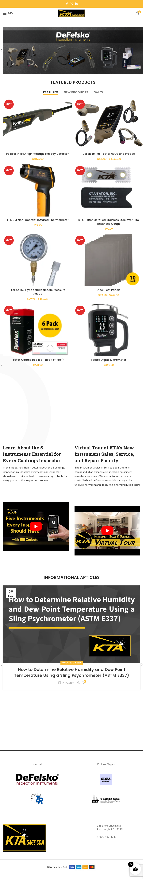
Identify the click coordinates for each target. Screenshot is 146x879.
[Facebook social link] (67, 3)
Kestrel (37, 764)
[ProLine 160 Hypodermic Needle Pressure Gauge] (37, 260)
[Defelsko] (37, 779)
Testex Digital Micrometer (108, 360)
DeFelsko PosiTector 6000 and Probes (109, 154)
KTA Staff (68, 682)
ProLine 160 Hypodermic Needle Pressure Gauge (37, 292)
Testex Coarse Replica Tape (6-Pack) (37, 360)
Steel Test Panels (108, 290)
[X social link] (71, 3)
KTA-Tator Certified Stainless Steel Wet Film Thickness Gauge (108, 222)
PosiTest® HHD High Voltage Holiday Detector (37, 154)
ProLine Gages (106, 764)
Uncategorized (71, 662)
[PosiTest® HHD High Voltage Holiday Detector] (37, 124)
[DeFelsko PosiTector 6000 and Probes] (108, 124)
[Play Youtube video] (36, 526)
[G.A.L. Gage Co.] (106, 779)
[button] (142, 665)
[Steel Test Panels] (108, 260)
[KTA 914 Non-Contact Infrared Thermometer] (37, 190)
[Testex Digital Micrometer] (108, 330)
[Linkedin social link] (76, 3)
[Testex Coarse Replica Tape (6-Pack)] (37, 330)
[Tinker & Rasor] (37, 798)
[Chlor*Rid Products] (106, 798)
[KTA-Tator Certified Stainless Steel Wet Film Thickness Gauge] (108, 190)
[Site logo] (71, 13)
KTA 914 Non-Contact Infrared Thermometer (37, 220)
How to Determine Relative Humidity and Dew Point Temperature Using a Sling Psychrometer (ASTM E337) (71, 672)
